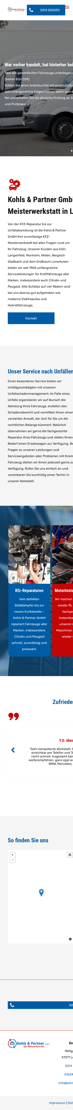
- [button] (12, 859)
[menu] (67, 7)
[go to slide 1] (71, 151)
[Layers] (69, 854)
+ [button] (12, 854)
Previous (13, 750)
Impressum (57, 1103)
